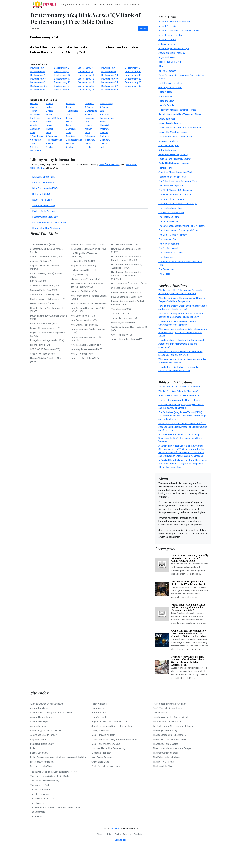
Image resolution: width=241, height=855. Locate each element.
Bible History (82, 4)
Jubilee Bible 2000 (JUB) (83, 261)
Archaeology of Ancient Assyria (173, 48)
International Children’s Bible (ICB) (87, 244)
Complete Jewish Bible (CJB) (44, 294)
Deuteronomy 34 (109, 89)
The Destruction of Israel (170, 208)
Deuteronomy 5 (132, 68)
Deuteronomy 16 (38, 78)
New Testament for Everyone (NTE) (129, 283)
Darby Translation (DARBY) (43, 303)
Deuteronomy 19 (109, 78)
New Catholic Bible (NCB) (83, 316)
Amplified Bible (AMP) (41, 261)
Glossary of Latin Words (170, 87)
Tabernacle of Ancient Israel (172, 176)
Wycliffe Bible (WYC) (121, 334)
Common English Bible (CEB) (44, 290)
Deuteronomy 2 (61, 68)
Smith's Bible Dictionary (43, 205)
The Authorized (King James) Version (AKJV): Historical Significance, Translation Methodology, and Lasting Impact (182, 415)
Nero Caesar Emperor (168, 145)
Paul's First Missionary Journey (173, 154)
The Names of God (167, 239)
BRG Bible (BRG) (38, 281)
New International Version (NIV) (86, 345)
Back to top (120, 840)
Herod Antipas (165, 96)
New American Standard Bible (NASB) (89, 303)
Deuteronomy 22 (62, 82)
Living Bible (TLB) (79, 274)
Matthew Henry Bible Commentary (49, 222)
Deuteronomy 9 (108, 71)
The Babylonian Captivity (170, 185)
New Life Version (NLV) (82, 353)
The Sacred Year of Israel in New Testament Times (55, 807)
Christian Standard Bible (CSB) (45, 285)
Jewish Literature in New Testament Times (179, 114)
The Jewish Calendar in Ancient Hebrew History (181, 225)
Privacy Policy (114, 834)
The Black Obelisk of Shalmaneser (175, 190)
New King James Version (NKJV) (86, 349)
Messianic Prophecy (168, 141)
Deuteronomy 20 (133, 78)
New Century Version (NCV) (84, 320)
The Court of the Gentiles (171, 199)
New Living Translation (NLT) (85, 358)
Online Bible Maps (167, 150)
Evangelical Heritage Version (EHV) (47, 340)
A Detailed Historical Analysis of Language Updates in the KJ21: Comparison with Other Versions (180, 438)
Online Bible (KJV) (41, 194)
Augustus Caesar (166, 57)
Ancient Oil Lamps (167, 39)
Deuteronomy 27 (62, 86)
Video (125, 4)
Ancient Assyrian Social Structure (174, 21)
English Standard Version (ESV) (45, 328)
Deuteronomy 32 (62, 89)
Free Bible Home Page (43, 182)
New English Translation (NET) (85, 324)
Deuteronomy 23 (86, 82)
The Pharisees (165, 257)
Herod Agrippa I (166, 92)
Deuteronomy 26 (38, 86)
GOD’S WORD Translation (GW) (45, 349)
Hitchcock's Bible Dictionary (46, 228)
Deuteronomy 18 (86, 78)
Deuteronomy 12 (62, 75)
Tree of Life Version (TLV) (124, 318)
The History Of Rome (168, 216)
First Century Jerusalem (170, 83)
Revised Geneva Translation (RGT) (127, 292)
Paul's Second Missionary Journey (174, 158)
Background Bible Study (170, 61)
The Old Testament (168, 248)
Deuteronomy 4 (108, 68)
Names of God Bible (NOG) (84, 291)
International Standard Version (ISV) (88, 249)
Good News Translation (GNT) (44, 353)
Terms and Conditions (133, 834)
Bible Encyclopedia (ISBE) (45, 188)
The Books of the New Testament (175, 194)
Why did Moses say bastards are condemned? (180, 386)
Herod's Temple (166, 105)
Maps (117, 4)
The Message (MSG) (121, 309)
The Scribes (164, 273)
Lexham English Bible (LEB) (84, 270)
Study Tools (66, 4)
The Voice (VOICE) (120, 313)
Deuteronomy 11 (38, 75)
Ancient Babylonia (167, 26)
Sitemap (101, 834)
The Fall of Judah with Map (171, 212)
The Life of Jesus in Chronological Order (178, 230)
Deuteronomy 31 (38, 89)
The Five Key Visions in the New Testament (179, 400)
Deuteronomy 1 (37, 68)
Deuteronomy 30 (133, 86)
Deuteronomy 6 (37, 71)
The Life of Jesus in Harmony (172, 234)
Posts (109, 4)
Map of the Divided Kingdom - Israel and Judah (181, 127)
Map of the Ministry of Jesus (172, 132)
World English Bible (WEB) (123, 322)
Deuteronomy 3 (85, 68)
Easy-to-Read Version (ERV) (43, 323)
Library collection (166, 118)
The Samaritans (166, 269)
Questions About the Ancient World (175, 172)
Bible (160, 66)
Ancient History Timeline (170, 35)
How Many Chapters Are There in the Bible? (179, 395)
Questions (98, 4)
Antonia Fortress (166, 44)
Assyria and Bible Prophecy (171, 52)
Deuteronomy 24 (109, 82)
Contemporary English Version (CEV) (47, 299)
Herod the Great (166, 100)
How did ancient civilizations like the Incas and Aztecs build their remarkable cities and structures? (181, 343)
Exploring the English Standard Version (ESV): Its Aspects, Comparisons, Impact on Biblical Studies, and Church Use (182, 427)
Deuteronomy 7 (61, 71)
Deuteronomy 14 (109, 75)
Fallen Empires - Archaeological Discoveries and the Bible (58, 757)
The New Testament (168, 243)
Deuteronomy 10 (133, 71)
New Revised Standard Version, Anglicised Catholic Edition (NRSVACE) (126, 275)
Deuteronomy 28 (86, 86)
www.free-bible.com (109, 164)
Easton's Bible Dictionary (44, 211)
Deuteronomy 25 (133, 82)
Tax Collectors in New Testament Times (178, 181)
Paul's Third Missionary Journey (173, 163)
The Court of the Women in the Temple (177, 203)
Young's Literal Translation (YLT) (126, 339)
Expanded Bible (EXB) (40, 345)
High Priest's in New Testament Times (177, 109)
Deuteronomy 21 (38, 82)
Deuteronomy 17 (62, 78)
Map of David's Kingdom (170, 123)
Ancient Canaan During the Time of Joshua (179, 30)
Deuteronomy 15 (133, 75)
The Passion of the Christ (171, 252)
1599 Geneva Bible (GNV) (42, 244)
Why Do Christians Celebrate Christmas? (178, 391)
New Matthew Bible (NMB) (124, 244)
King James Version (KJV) (83, 265)
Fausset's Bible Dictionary (45, 217)
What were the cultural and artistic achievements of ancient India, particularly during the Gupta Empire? (182, 332)
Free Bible (114, 828)
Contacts (134, 4)
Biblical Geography (167, 70)
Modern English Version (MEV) (85, 279)
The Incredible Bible (168, 221)
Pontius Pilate (165, 167)
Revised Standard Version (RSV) (126, 297)
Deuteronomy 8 (85, 71)
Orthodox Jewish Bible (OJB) (125, 288)
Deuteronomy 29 (109, 86)
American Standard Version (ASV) (46, 256)
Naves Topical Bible (42, 199)
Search (143, 28)
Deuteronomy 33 (86, 89)
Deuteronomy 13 (86, 75)
